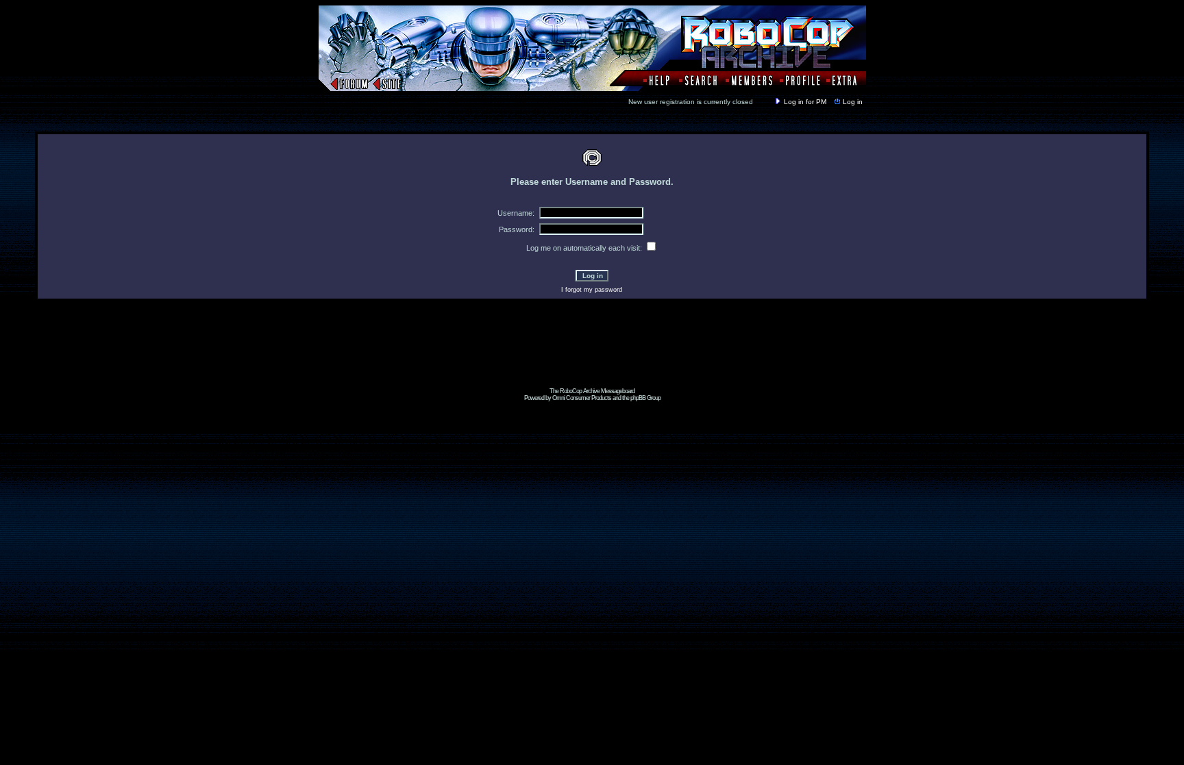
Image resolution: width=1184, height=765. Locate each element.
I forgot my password (591, 289)
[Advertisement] (592, 357)
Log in (853, 101)
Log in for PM (805, 101)
